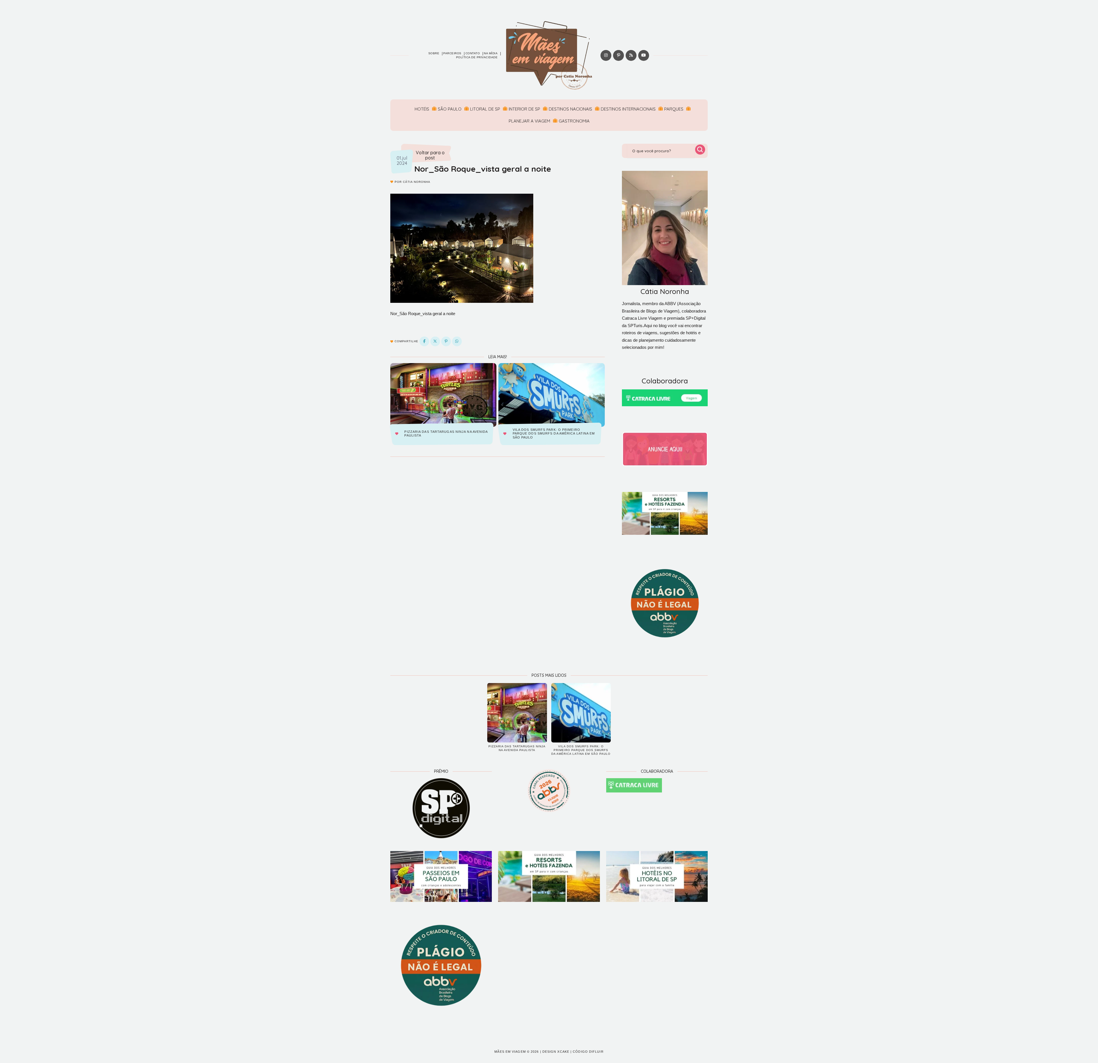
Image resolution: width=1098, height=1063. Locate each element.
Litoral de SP (485, 109)
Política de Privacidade (477, 57)
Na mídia (491, 53)
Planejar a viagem (529, 121)
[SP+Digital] (441, 808)
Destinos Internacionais (628, 109)
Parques (673, 109)
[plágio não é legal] (665, 603)
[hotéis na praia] (657, 876)
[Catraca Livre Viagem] (665, 397)
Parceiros (452, 53)
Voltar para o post (430, 155)
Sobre (433, 53)
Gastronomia (574, 121)
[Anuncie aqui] (665, 449)
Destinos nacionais (570, 109)
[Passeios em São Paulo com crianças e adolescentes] (441, 876)
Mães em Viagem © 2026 (516, 1051)
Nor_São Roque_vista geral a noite (482, 169)
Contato (473, 53)
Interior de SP (524, 109)
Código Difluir (588, 1051)
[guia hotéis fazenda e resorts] (665, 513)
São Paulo (450, 109)
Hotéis (422, 109)
